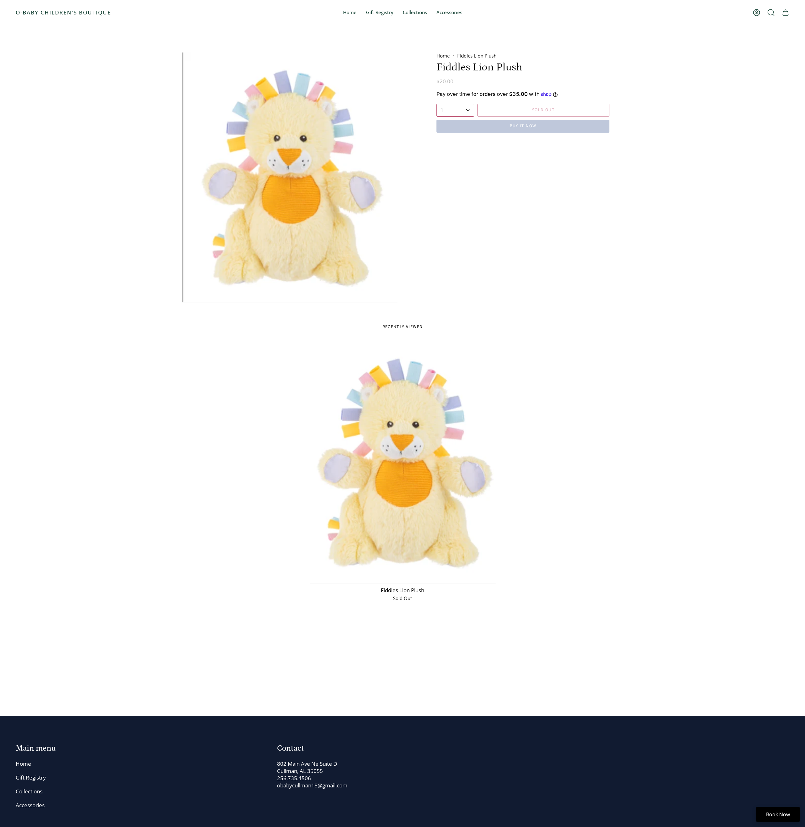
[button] (415, 12)
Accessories (30, 805)
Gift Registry (31, 777)
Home (443, 55)
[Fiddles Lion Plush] (403, 462)
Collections (29, 791)
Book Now (778, 814)
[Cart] (785, 12)
